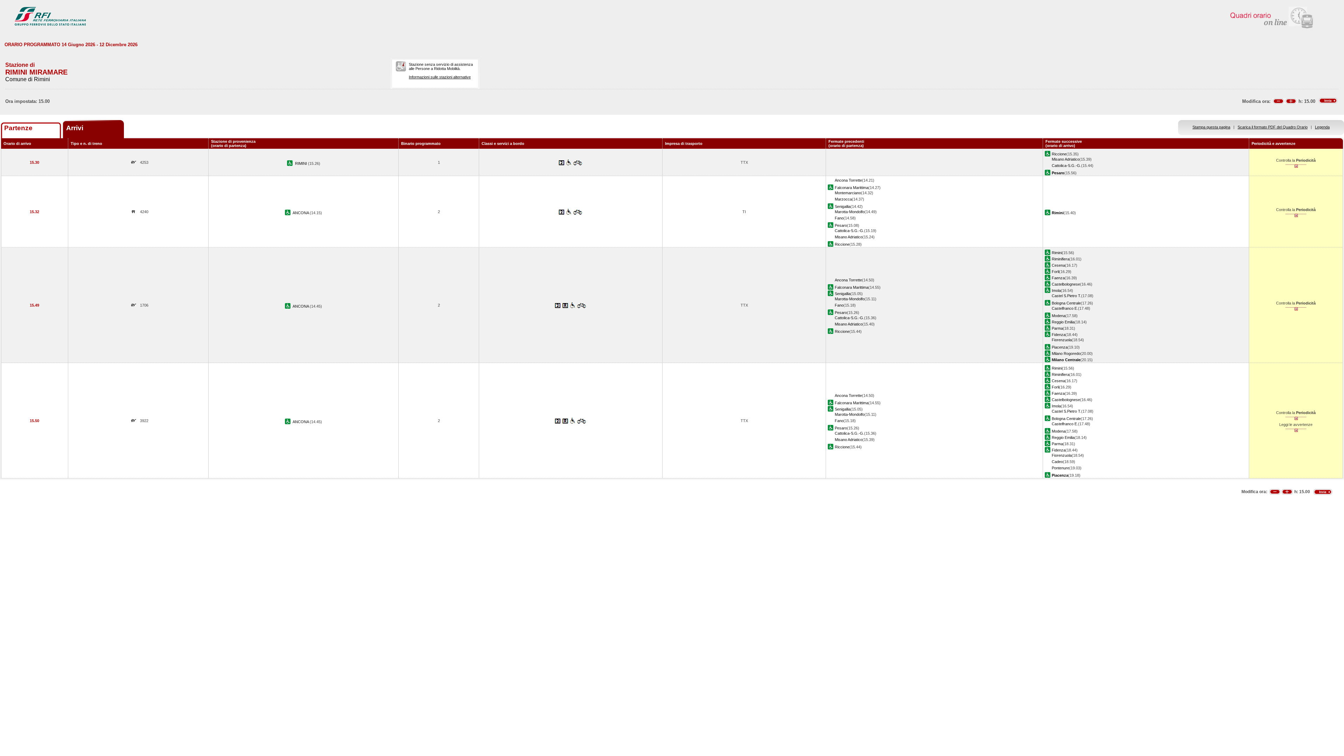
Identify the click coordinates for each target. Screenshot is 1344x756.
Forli (1055, 272)
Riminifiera (1060, 259)
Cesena (1058, 265)
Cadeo (1057, 462)
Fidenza (1058, 334)
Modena (1058, 316)
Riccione (1059, 154)
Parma (1057, 328)
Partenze (18, 128)
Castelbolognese (1066, 284)
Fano (839, 218)
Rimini (1057, 253)
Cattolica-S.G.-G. (1066, 165)
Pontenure (1060, 468)
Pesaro (841, 225)
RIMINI (301, 163)
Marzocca (843, 199)
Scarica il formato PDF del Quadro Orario (1273, 127)
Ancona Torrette (848, 180)
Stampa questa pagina (1211, 127)
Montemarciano (848, 193)
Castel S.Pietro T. (1066, 296)
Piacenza (1060, 347)
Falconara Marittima (851, 188)
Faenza (1058, 278)
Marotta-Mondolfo (849, 212)
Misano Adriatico (1065, 159)
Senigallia (842, 206)
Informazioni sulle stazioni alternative (440, 77)
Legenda (1322, 127)
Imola (1056, 290)
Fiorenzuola (1062, 340)
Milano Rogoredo (1066, 353)
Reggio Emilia (1063, 322)
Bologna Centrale (1066, 303)
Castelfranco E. (1065, 308)
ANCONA (301, 213)
